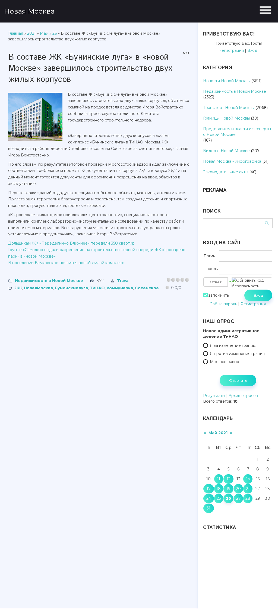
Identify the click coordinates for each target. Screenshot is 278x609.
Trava (122, 280)
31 (208, 508)
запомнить (218, 295)
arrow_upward (266, 597)
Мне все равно (224, 361)
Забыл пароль (223, 304)
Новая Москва (29, 11)
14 (248, 478)
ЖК (18, 287)
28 (247, 498)
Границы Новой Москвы (226, 118)
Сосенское (147, 287)
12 (228, 478)
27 (238, 498)
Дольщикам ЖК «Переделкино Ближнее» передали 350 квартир (71, 243)
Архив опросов (243, 395)
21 (248, 488)
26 (54, 33)
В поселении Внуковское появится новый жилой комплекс (66, 262)
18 (218, 488)
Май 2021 (218, 432)
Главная (15, 33)
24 (208, 498)
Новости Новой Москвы (226, 80)
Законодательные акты (225, 171)
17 (209, 488)
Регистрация (231, 50)
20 (238, 488)
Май (44, 33)
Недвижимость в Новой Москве (49, 280)
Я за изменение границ (232, 345)
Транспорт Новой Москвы (228, 107)
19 (228, 488)
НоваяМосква (38, 287)
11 (218, 478)
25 (219, 498)
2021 (31, 33)
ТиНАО (97, 287)
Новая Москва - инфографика (232, 161)
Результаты (214, 395)
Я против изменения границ (237, 353)
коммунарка (120, 287)
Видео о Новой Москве (226, 150)
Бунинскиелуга (71, 287)
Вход (252, 50)
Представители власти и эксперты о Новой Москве (237, 131)
